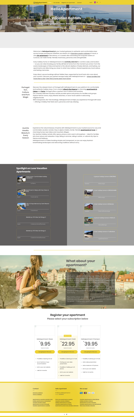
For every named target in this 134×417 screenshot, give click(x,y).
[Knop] (24, 185)
